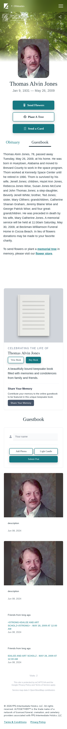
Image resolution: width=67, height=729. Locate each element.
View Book (16, 360)
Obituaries (19, 6)
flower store (44, 253)
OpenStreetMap (37, 690)
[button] (33, 495)
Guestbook (40, 142)
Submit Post (33, 459)
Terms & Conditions (15, 722)
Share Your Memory (21, 403)
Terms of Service (42, 685)
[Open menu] (61, 6)
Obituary (13, 142)
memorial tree (47, 249)
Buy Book (33, 360)
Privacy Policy (25, 685)
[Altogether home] (6, 6)
